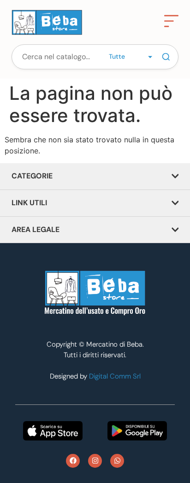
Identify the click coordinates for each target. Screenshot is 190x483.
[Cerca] (166, 56)
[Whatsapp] (117, 461)
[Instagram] (95, 461)
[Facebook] (73, 461)
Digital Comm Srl (115, 376)
